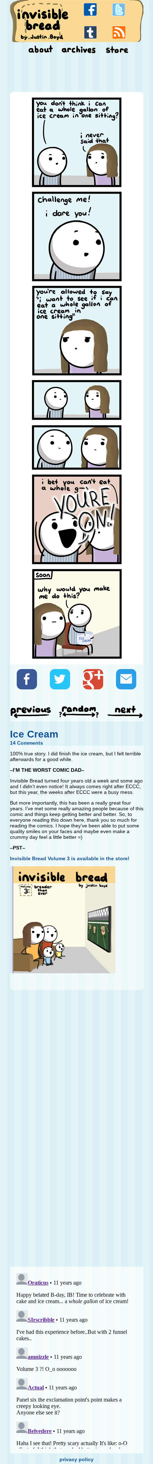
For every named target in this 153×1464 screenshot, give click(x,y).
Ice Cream (34, 734)
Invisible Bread (42, 20)
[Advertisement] (76, 74)
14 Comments (26, 743)
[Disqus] (76, 1172)
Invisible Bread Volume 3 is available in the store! (70, 858)
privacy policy (76, 1459)
